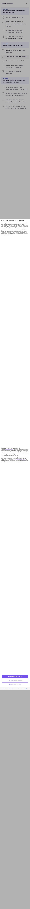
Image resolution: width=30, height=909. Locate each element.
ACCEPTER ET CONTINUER (15, 676)
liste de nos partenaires (20, 459)
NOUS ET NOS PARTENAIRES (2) (10, 448)
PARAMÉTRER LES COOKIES (15, 680)
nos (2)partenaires (9, 449)
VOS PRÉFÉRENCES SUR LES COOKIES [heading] (12, 220)
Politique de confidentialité (7, 688)
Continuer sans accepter (15, 684)
